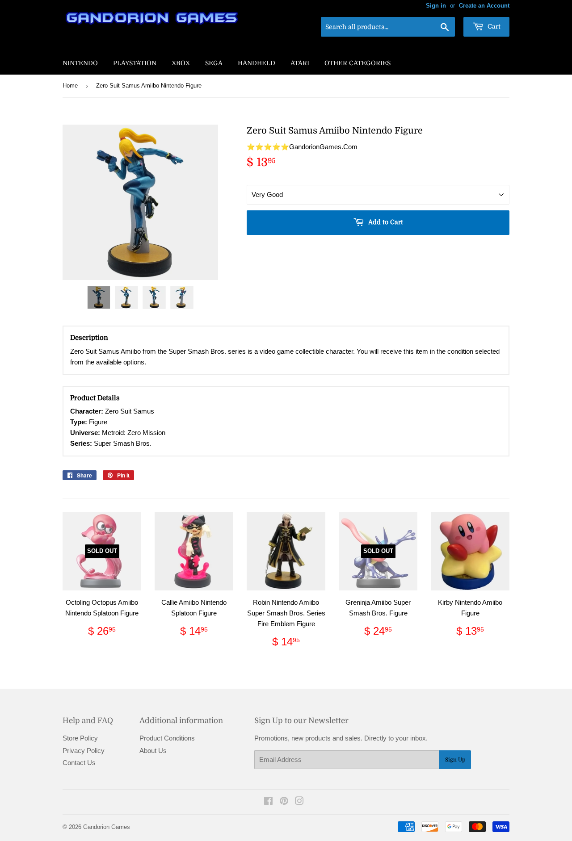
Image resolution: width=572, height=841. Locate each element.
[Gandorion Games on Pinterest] (284, 802)
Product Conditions (167, 738)
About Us (153, 750)
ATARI (299, 63)
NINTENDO (80, 63)
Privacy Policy (84, 750)
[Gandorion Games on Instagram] (299, 802)
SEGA (214, 63)
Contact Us (79, 762)
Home (70, 85)
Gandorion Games (106, 827)
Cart (493, 26)
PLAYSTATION (134, 63)
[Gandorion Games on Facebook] (268, 802)
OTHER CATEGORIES (357, 63)
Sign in (436, 5)
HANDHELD (256, 63)
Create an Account (484, 5)
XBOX (181, 63)
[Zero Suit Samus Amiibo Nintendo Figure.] (99, 297)
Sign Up (455, 760)
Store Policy (80, 738)
